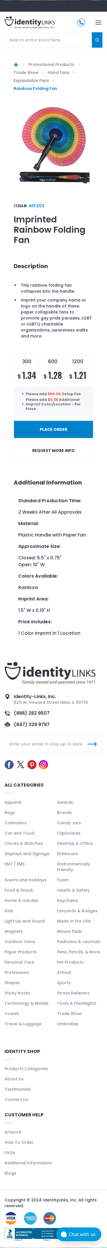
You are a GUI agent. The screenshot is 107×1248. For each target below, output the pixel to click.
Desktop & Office (75, 843)
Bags (10, 812)
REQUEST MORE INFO (53, 450)
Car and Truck (20, 833)
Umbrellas (67, 1024)
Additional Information (28, 1163)
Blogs (10, 1173)
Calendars (16, 823)
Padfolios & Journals (78, 941)
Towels (12, 1013)
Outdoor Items (20, 941)
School (64, 972)
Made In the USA (74, 921)
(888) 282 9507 (32, 713)
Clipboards (68, 833)
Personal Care (19, 962)
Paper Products (21, 952)
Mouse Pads (69, 931)
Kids (9, 911)
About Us (14, 1079)
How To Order (19, 1142)
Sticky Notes (17, 993)
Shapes (12, 983)
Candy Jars (69, 823)
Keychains (67, 900)
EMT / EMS (15, 864)
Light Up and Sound (25, 921)
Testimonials (18, 1089)
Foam (63, 880)
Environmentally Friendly (73, 867)
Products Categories (26, 1069)
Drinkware (67, 854)
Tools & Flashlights (76, 1003)
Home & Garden (21, 900)
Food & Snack (19, 890)
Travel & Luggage (23, 1024)
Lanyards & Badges (77, 911)
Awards (65, 802)
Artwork (13, 1132)
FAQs (10, 1152)
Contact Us (16, 1099)
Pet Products (70, 962)
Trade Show (69, 1013)
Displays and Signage (27, 854)
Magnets (14, 931)
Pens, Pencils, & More (78, 952)
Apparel (13, 802)
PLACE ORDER (53, 429)
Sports (64, 983)
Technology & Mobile (27, 1003)
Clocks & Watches (24, 843)
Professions (17, 972)
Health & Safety (73, 890)
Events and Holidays (26, 880)
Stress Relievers (73, 993)
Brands (64, 812)
